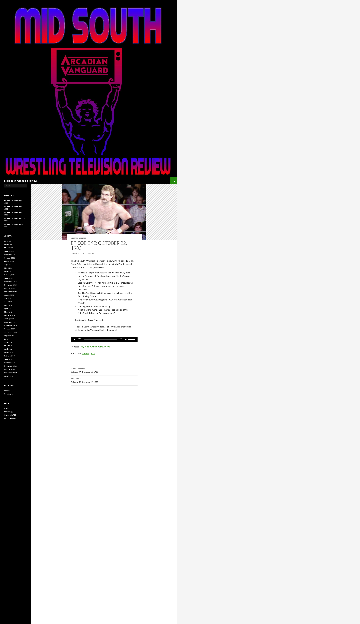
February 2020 (9, 315)
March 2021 (8, 271)
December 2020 (10, 281)
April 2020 (8, 308)
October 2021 (9, 258)
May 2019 (8, 346)
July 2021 (7, 265)
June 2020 (8, 302)
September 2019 (10, 332)
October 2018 (9, 369)
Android (85, 353)
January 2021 (9, 278)
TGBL (92, 253)
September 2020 (10, 292)
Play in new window (89, 346)
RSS (93, 353)
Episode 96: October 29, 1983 (84, 380)
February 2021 (9, 275)
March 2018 (8, 376)
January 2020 (9, 319)
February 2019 (9, 356)
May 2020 (8, 305)
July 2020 (7, 298)
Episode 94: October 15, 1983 (84, 370)
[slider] (132, 339)
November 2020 (10, 285)
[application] (104, 339)
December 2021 (10, 254)
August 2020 (9, 295)
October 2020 (9, 288)
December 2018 (10, 363)
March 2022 (8, 248)
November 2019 (10, 325)
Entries (8, 412)
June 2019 (8, 342)
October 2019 (9, 329)
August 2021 (9, 261)
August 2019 (9, 336)
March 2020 (8, 312)
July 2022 (7, 241)
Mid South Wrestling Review (20, 180)
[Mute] (126, 339)
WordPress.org (10, 418)
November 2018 (10, 366)
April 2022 (8, 244)
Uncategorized (9, 394)
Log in (6, 408)
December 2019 (10, 322)
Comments (10, 415)
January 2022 (9, 251)
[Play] (74, 339)
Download (105, 346)
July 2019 (7, 339)
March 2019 (8, 352)
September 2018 (10, 373)
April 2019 (8, 349)
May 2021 (8, 268)
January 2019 (9, 359)
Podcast (7, 390)
